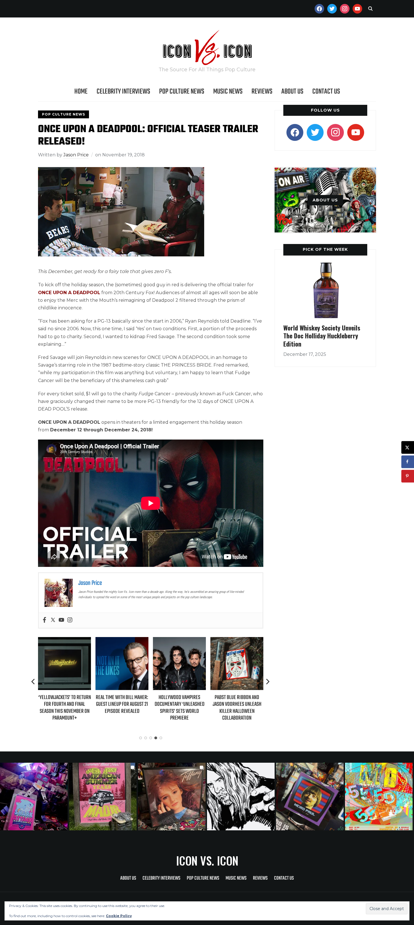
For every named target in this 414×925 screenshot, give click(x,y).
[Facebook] (44, 620)
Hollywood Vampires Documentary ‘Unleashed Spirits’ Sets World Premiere (179, 707)
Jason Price (76, 155)
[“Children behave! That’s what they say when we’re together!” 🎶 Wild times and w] (172, 796)
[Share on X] (407, 447)
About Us (292, 91)
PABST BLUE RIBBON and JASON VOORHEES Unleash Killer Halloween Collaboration (237, 707)
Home (81, 91)
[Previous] (33, 681)
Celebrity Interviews (123, 91)
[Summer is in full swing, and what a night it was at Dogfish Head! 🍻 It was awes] (103, 796)
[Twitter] (53, 620)
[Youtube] (61, 620)
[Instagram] (70, 620)
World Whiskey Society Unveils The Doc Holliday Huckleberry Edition (321, 335)
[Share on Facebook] (407, 461)
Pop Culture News (181, 91)
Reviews (261, 91)
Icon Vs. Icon (207, 860)
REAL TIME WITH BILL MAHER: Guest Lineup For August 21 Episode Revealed (122, 704)
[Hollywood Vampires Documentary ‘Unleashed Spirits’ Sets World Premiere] (179, 641)
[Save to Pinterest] (407, 476)
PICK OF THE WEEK (325, 249)
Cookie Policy (119, 916)
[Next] (267, 681)
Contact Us (326, 91)
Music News (227, 91)
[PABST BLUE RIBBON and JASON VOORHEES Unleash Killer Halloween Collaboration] (236, 641)
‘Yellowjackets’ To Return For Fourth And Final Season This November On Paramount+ (64, 707)
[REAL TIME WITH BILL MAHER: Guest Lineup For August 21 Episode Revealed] (121, 641)
